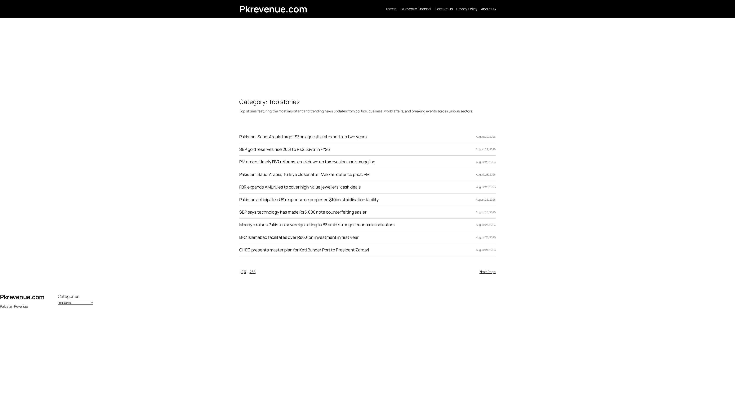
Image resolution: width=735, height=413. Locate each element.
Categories (68, 296)
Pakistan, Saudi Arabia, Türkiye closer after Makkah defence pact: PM (304, 174)
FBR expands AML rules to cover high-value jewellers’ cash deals (300, 187)
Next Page (487, 271)
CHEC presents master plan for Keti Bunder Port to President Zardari (304, 250)
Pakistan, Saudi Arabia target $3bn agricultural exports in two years (303, 136)
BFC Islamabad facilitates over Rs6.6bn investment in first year (299, 237)
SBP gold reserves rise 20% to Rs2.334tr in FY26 (284, 149)
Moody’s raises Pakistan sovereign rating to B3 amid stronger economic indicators (317, 224)
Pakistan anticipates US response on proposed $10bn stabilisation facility (309, 199)
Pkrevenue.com (273, 9)
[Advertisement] (367, 58)
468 (252, 271)
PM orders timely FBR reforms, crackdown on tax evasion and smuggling (307, 161)
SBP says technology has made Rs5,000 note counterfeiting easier (303, 212)
